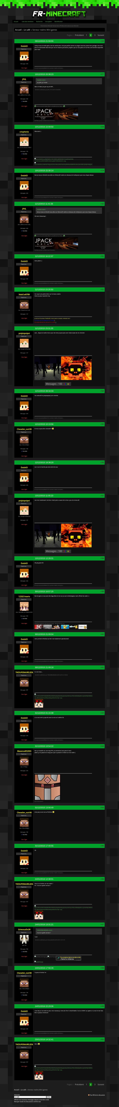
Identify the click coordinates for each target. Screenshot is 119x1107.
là (54, 320)
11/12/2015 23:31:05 (44, 328)
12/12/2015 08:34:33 (44, 391)
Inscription (48, 22)
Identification (58, 22)
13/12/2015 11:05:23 (44, 496)
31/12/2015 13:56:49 (44, 807)
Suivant (101, 35)
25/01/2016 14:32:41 (44, 1039)
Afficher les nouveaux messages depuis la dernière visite (31, 1100)
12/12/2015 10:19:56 (44, 424)
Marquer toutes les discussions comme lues (27, 1102)
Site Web (25, 101)
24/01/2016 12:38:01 (44, 879)
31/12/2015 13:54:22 (44, 746)
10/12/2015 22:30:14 (44, 170)
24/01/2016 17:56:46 (44, 968)
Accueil (16, 22)
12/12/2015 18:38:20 (44, 462)
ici (55, 322)
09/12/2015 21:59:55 (44, 41)
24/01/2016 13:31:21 (44, 924)
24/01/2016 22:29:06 (44, 1006)
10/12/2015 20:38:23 (44, 74)
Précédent (79, 35)
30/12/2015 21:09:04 (44, 634)
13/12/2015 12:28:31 (44, 558)
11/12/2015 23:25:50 (44, 289)
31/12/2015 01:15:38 (44, 713)
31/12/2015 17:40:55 (44, 846)
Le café (27, 29)
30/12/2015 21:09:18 (44, 667)
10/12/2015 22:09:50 (44, 127)
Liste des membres (27, 22)
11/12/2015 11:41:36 (44, 204)
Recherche (39, 22)
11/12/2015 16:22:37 (44, 256)
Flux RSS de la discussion (97, 1095)
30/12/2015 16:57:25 (44, 591)
